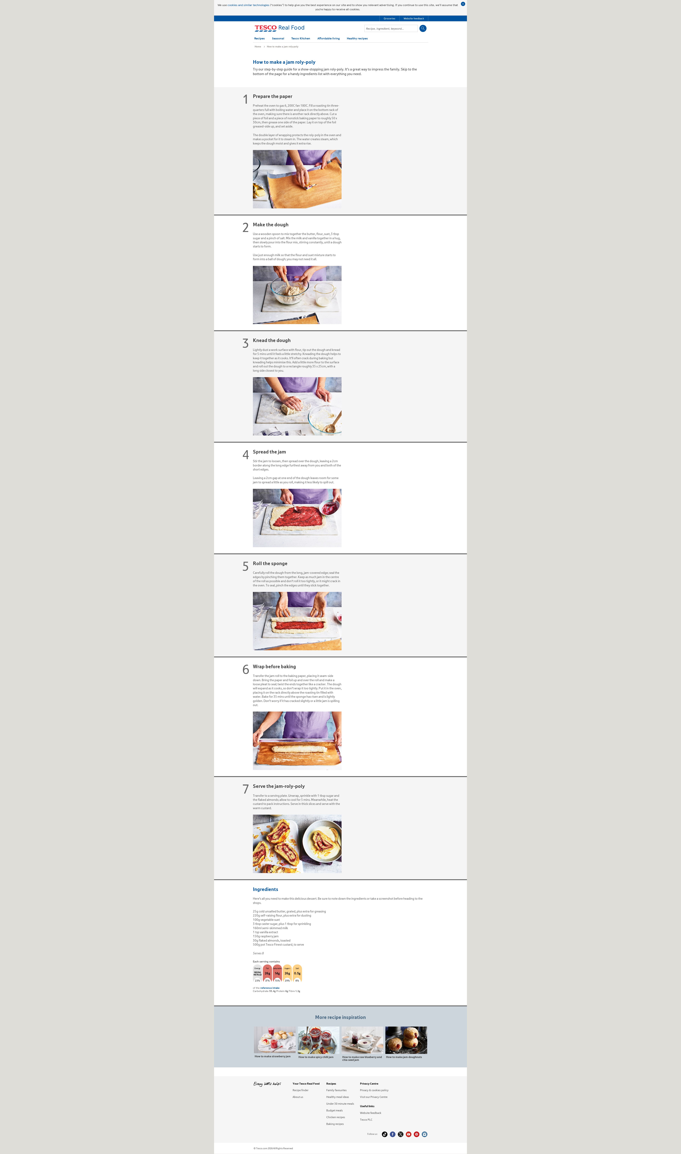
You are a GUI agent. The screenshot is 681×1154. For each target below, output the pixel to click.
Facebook (392, 1134)
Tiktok (384, 1134)
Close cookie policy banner (463, 4)
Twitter (400, 1134)
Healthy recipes (357, 38)
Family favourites (336, 1090)
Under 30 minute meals (340, 1103)
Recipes (259, 38)
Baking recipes (335, 1123)
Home (258, 46)
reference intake (269, 987)
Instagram (424, 1134)
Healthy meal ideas (337, 1096)
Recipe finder (300, 1090)
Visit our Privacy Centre (373, 1096)
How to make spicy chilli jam (316, 1056)
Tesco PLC (366, 1119)
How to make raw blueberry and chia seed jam (362, 1058)
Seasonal (278, 38)
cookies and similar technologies (248, 5)
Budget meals (334, 1110)
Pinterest (416, 1134)
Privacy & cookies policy (374, 1090)
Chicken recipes (335, 1117)
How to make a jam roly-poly (282, 46)
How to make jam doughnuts (404, 1056)
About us (298, 1096)
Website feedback (370, 1112)
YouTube (408, 1134)
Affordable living (328, 38)
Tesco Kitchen (300, 38)
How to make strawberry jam (273, 1056)
